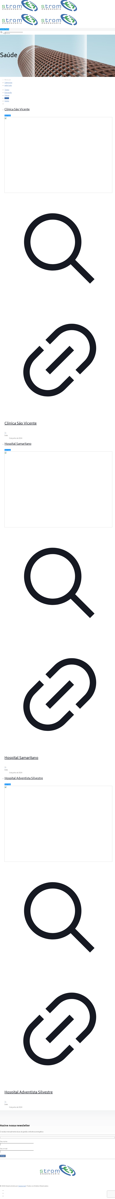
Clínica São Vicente (17, 109)
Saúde (6, 98)
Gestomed (22, 1186)
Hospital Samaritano (17, 444)
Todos (6, 90)
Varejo (6, 101)
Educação (8, 92)
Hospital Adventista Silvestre (23, 778)
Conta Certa (4, 29)
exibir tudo (8, 85)
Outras (6, 95)
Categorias (8, 82)
